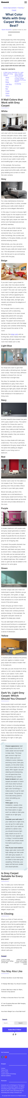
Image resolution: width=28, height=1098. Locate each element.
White (7, 77)
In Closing (18, 84)
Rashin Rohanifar (7, 29)
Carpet (14, 10)
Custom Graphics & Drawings (8, 1073)
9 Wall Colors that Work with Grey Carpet (9, 74)
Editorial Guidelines (6, 1075)
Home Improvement (9, 8)
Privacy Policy (4, 1072)
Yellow (8, 95)
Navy (7, 86)
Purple (7, 91)
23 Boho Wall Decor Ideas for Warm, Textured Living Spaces (12, 990)
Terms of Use (4, 1070)
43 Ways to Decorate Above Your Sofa (12, 997)
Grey (7, 80)
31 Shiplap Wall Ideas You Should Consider (13, 983)
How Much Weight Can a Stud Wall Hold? (13, 1011)
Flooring (20, 8)
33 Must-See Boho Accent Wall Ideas (12, 978)
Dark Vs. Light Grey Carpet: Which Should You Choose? (19, 75)
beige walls (14, 334)
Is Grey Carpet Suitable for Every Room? (20, 80)
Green (7, 93)
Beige (7, 82)
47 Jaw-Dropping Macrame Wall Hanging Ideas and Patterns (13, 1004)
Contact (3, 1068)
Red (7, 89)
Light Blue (9, 84)
